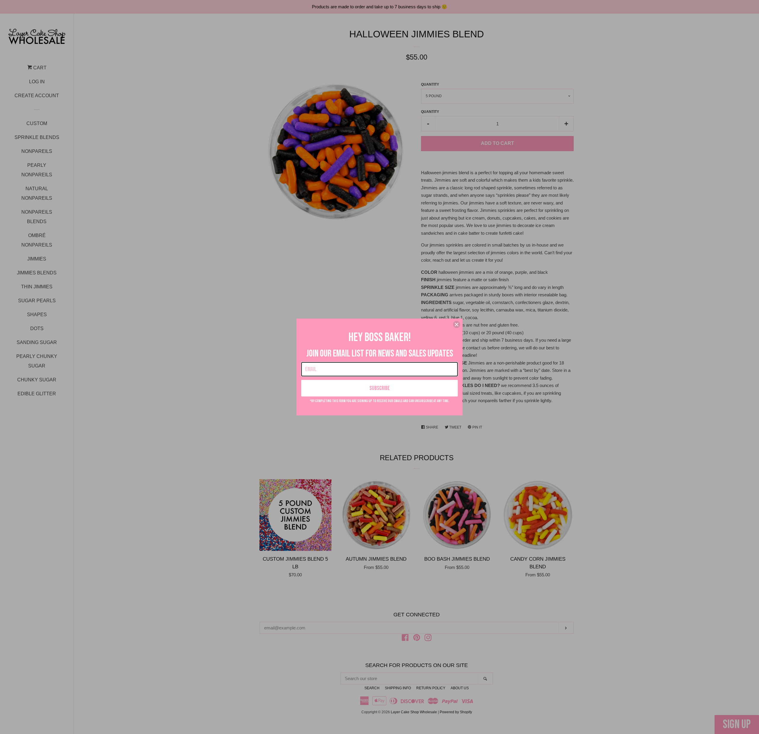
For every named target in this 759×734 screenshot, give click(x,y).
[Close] (456, 324)
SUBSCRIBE (379, 388)
